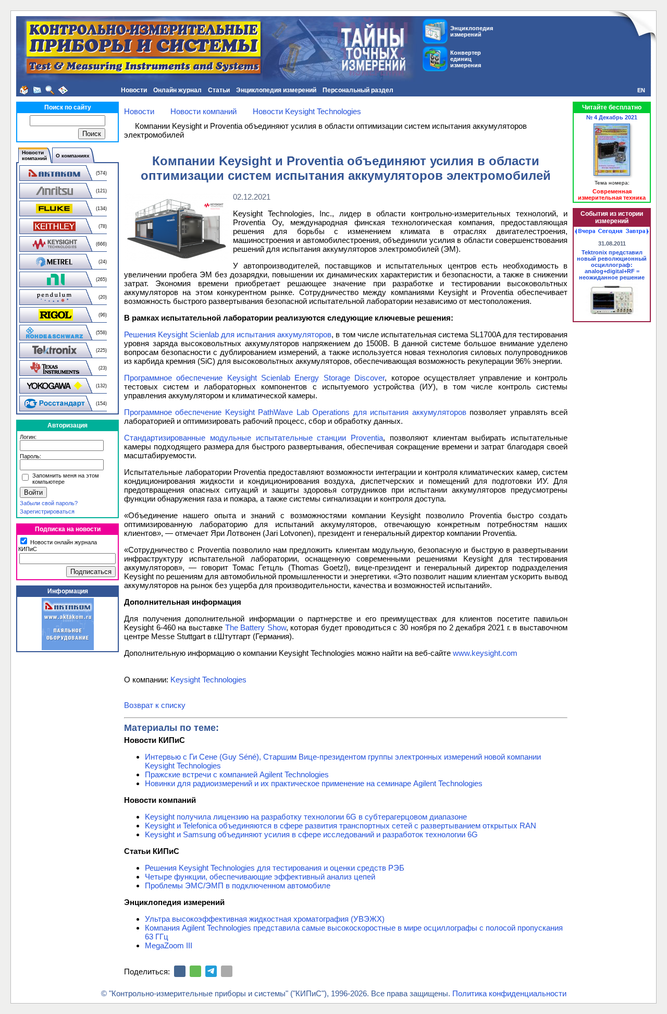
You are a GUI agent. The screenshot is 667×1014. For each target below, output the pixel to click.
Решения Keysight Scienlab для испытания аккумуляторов (227, 334)
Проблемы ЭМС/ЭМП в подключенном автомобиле (237, 885)
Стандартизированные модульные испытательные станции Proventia (253, 437)
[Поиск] (50, 90)
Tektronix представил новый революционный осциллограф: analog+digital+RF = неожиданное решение (612, 264)
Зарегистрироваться (47, 511)
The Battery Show (255, 627)
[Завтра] (637, 231)
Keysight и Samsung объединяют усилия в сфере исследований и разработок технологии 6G (311, 834)
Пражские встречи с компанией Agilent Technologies (237, 774)
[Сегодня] (610, 231)
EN (641, 90)
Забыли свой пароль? (49, 503)
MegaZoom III (168, 945)
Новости (134, 90)
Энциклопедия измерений (276, 90)
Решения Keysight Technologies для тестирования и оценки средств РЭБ (274, 867)
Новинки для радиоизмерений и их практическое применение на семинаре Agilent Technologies (314, 783)
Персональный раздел (358, 90)
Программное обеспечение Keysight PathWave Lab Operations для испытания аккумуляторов (295, 412)
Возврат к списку (155, 705)
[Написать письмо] (37, 90)
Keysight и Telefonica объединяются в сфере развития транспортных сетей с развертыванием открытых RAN (340, 825)
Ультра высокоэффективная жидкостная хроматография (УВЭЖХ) (265, 918)
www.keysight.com (485, 653)
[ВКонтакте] (180, 971)
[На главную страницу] (24, 90)
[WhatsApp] (195, 971)
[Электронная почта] (226, 971)
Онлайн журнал (177, 90)
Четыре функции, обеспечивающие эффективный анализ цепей (260, 876)
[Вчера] (585, 231)
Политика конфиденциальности (509, 993)
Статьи (219, 90)
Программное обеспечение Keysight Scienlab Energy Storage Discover (254, 377)
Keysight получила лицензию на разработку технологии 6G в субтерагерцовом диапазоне (306, 816)
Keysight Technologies (208, 679)
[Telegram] (211, 971)
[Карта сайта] (63, 90)
